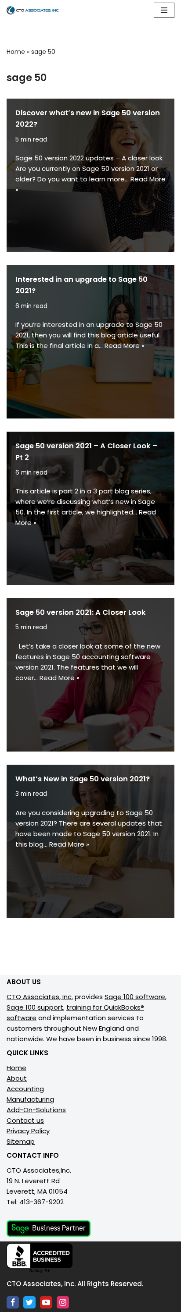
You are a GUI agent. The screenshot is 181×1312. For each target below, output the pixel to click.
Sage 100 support (35, 1007)
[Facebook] (13, 1302)
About (17, 1078)
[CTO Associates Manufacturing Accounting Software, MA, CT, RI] (33, 10)
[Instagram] (63, 1302)
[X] (29, 1302)
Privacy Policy (28, 1130)
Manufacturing (30, 1099)
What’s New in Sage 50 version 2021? (82, 779)
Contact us (25, 1120)
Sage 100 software (135, 996)
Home (16, 51)
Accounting (25, 1088)
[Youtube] (46, 1302)
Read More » (125, 345)
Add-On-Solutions (36, 1109)
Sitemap (21, 1141)
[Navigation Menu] (164, 10)
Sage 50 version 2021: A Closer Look (80, 612)
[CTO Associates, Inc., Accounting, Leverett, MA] (39, 1258)
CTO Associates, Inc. (40, 996)
